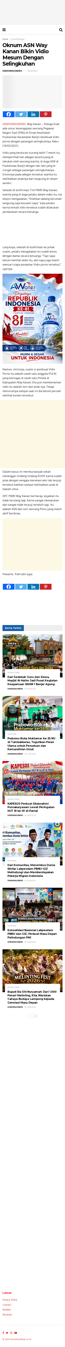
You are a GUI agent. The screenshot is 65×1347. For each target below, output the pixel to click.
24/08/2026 (31, 1007)
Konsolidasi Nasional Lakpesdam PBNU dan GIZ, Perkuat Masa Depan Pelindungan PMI (32, 934)
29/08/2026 (31, 689)
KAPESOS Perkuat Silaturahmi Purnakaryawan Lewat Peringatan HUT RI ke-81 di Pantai (31, 807)
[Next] (35, 1016)
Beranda (7, 1314)
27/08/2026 (31, 754)
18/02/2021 (32, 70)
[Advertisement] (32, 434)
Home (5, 39)
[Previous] (29, 1016)
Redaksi (6, 1309)
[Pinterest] (46, 114)
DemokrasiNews (12, 70)
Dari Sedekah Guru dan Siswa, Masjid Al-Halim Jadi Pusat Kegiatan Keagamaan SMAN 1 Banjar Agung (33, 680)
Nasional (12, 734)
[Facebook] (8, 114)
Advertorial (14, 672)
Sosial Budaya (17, 39)
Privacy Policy (9, 1299)
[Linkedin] (33, 114)
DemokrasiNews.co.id (20, 1339)
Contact (6, 1304)
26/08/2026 (31, 815)
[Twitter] (21, 114)
